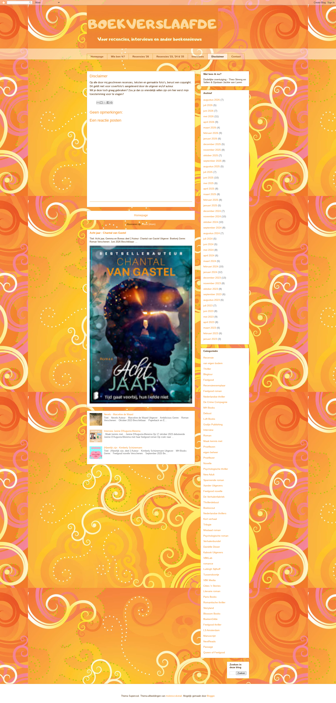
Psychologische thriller (215, 469)
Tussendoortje (211, 574)
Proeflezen (209, 446)
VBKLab (207, 558)
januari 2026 (210, 138)
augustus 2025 (211, 166)
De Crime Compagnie (215, 402)
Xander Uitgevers (213, 485)
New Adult (208, 474)
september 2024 (212, 227)
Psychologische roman (215, 535)
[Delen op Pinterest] (111, 102)
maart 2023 (209, 327)
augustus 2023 (211, 299)
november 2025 (212, 149)
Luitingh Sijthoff (211, 569)
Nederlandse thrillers (214, 513)
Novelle (207, 463)
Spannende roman (213, 480)
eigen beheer (210, 452)
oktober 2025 (210, 155)
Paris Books (209, 596)
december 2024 (212, 211)
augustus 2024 (211, 233)
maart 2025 (209, 194)
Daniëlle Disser (211, 546)
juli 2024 (208, 238)
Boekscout (209, 508)
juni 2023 (208, 311)
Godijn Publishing (213, 424)
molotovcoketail (174, 696)
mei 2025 (208, 183)
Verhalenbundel (212, 541)
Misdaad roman (212, 530)
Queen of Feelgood (214, 652)
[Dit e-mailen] (98, 102)
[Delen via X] (104, 102)
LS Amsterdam (211, 630)
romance (208, 563)
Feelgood (208, 379)
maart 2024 (209, 261)
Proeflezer (209, 457)
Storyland (208, 608)
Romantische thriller (214, 602)
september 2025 (212, 160)
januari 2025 (210, 205)
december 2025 (212, 144)
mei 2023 (208, 316)
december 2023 (212, 277)
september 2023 (212, 294)
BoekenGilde (210, 619)
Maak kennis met (212, 441)
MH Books (209, 407)
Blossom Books (211, 613)
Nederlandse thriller (214, 396)
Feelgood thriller (212, 624)
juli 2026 (208, 105)
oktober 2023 (210, 288)
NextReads (209, 641)
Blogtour (208, 374)
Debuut (207, 413)
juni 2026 (208, 110)
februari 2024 (210, 266)
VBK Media (209, 580)
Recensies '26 (140, 56)
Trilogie (207, 524)
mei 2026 (208, 116)
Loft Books (209, 418)
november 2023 (212, 283)
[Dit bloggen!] (101, 102)
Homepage (97, 56)
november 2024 (212, 216)
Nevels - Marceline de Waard (118, 414)
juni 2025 (208, 177)
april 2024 (208, 255)
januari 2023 (210, 339)
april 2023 (208, 322)
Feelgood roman (212, 391)
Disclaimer (217, 56)
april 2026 (208, 122)
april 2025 (208, 188)
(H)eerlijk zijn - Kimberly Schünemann (123, 447)
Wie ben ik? (118, 56)
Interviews (198, 56)
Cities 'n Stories (211, 585)
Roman (207, 435)
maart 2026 (209, 127)
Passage (208, 646)
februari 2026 (210, 133)
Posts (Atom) (148, 224)
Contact (236, 56)
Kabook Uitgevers (213, 552)
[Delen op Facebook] (108, 102)
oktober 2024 (210, 222)
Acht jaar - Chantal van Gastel (108, 232)
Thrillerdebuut (211, 502)
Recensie (208, 357)
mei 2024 (208, 249)
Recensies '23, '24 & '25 (170, 56)
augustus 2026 (211, 99)
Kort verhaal (210, 519)
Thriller (207, 368)
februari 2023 (210, 333)
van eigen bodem (213, 363)
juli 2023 (208, 305)
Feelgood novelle (212, 491)
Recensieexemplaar (214, 385)
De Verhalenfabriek (214, 496)
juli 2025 (208, 172)
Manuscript (209, 635)
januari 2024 (210, 272)
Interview (208, 429)
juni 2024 (208, 244)
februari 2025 (210, 199)
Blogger (210, 696)
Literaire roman (211, 591)
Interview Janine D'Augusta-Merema (122, 431)
